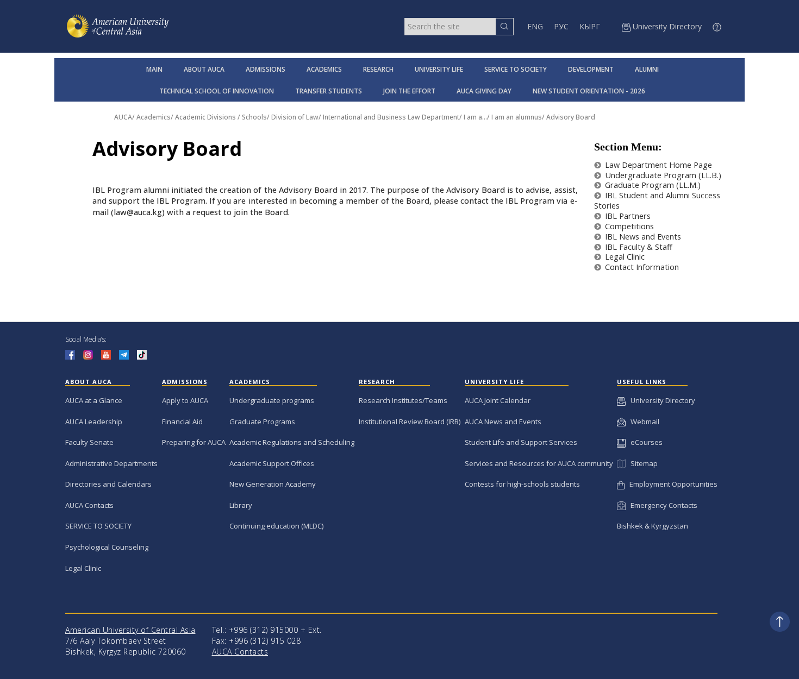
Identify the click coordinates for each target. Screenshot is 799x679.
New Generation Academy (272, 484)
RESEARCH (378, 69)
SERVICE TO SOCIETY (515, 69)
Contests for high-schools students (522, 484)
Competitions (629, 226)
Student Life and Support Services (521, 442)
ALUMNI (647, 69)
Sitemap (641, 463)
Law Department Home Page (658, 165)
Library (240, 505)
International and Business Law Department (391, 117)
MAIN (154, 69)
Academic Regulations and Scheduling (291, 442)
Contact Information (642, 267)
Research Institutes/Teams (403, 400)
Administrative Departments (111, 463)
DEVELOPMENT (591, 69)
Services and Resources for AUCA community (539, 463)
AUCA (123, 117)
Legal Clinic (625, 257)
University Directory (660, 400)
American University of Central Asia (130, 630)
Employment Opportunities (671, 484)
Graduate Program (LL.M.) (653, 185)
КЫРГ (589, 26)
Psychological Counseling (106, 547)
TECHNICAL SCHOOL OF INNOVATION (216, 91)
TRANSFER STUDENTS (328, 91)
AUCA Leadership (93, 421)
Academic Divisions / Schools (221, 117)
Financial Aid (182, 421)
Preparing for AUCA (194, 442)
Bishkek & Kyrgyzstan (652, 526)
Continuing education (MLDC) (276, 526)
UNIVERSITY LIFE (439, 69)
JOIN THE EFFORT (409, 91)
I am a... (475, 117)
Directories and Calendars (108, 484)
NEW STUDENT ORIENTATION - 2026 (589, 91)
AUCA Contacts (89, 505)
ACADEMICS (324, 69)
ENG (535, 26)
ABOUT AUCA (204, 69)
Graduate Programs (262, 421)
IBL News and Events (643, 236)
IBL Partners (628, 216)
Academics (153, 117)
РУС (561, 26)
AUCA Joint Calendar (497, 400)
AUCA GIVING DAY (484, 91)
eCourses (644, 442)
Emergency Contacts (661, 505)
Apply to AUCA (185, 400)
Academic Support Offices (271, 463)
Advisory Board (570, 117)
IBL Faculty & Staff (638, 247)
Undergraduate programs (271, 400)
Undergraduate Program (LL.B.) (663, 175)
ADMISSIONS (265, 69)
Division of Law (295, 117)
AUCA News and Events (503, 421)
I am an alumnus (516, 117)
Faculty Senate (89, 442)
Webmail (642, 421)
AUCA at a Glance (93, 400)
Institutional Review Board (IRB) (409, 421)
